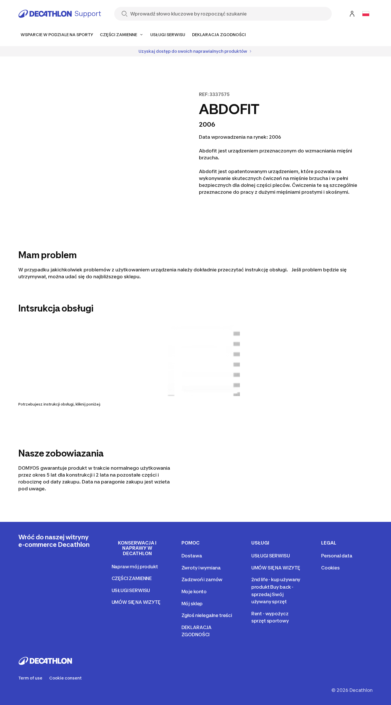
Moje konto (194, 591)
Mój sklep (192, 603)
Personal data (336, 556)
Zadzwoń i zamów (202, 579)
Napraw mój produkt (135, 566)
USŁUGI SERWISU (131, 590)
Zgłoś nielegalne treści (206, 615)
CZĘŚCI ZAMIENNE (132, 578)
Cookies (330, 568)
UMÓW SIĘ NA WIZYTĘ (136, 602)
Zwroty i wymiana (201, 568)
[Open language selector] (366, 14)
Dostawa (191, 556)
